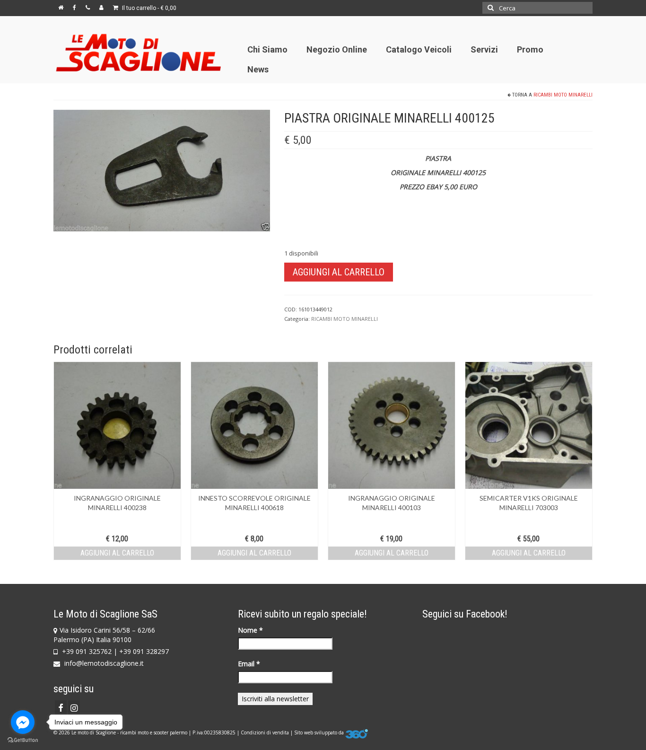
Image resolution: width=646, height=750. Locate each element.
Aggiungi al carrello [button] (117, 552)
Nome (250, 630)
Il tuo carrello (148, 8)
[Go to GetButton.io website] (23, 740)
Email (249, 663)
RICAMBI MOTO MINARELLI (563, 95)
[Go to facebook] (23, 722)
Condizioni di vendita (265, 732)
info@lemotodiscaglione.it (103, 663)
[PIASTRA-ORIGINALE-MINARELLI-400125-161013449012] (161, 170)
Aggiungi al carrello (338, 272)
